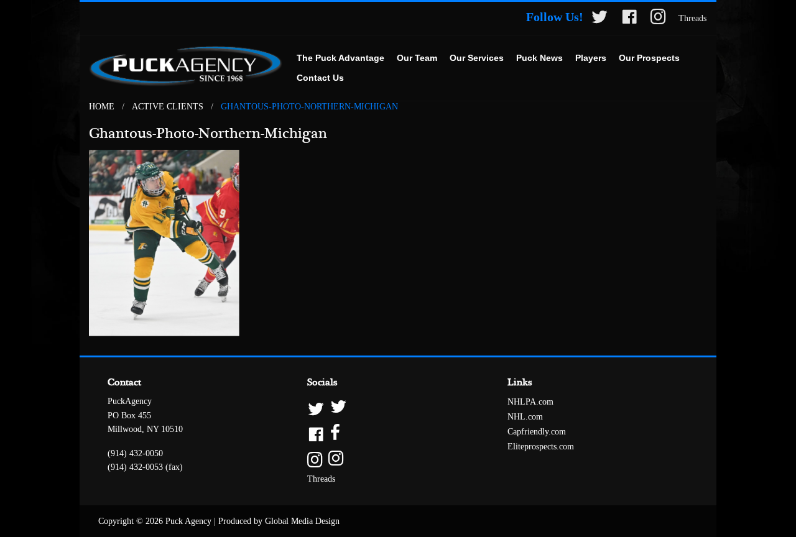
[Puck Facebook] (629, 18)
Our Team (417, 58)
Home (101, 106)
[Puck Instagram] (658, 18)
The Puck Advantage (340, 58)
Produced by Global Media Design (279, 521)
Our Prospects (649, 58)
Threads (692, 18)
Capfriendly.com (536, 431)
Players (590, 58)
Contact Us (320, 78)
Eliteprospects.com (540, 446)
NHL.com (525, 416)
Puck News (539, 58)
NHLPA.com (530, 401)
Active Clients (167, 106)
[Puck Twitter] (599, 18)
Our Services (477, 58)
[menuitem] (340, 58)
